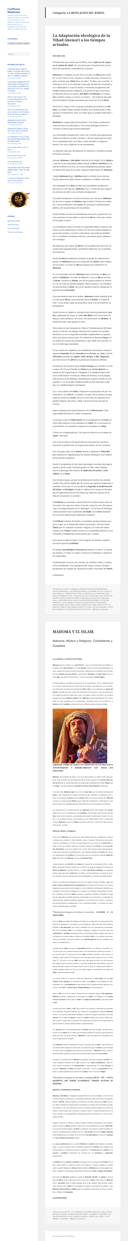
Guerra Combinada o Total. (94, 596)
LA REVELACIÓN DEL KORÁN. (89, 600)
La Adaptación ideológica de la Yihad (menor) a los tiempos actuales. (81, 40)
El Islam (106, 591)
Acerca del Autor (13, 228)
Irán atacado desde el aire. (17, 156)
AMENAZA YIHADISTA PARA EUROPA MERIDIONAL (90, 589)
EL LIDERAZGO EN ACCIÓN (72, 594)
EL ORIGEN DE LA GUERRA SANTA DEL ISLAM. (89, 1212)
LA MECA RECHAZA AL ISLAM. (67, 600)
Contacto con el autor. (15, 232)
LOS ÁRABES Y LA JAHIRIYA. (98, 1214)
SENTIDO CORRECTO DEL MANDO (65, 607)
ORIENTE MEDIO (59, 605)
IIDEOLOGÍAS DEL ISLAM (70, 598)
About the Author (13, 221)
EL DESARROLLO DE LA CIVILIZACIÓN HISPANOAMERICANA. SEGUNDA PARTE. (18, 139)
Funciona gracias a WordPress (63, 1236)
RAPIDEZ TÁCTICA (103, 605)
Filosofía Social (78, 596)
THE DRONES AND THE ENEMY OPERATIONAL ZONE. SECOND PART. (18, 170)
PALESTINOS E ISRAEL (73, 605)
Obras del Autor (13, 225)
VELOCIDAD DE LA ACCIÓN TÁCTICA (78, 609)
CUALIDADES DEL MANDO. (78, 591)
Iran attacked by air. (14, 162)
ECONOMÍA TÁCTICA (95, 591)
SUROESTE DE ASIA (84, 607)
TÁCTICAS (95, 607)
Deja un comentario (101, 609)
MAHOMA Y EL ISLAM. (73, 631)
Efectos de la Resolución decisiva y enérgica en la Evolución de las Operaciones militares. (18, 112)
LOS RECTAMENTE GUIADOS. (71, 603)
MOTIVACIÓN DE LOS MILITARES (94, 603)
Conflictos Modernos (13, 10)
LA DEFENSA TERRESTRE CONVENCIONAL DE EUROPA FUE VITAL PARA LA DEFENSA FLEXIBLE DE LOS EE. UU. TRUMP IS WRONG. (18, 86)
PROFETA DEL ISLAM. (89, 605)
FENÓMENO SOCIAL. (65, 596)
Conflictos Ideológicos (60, 591)
